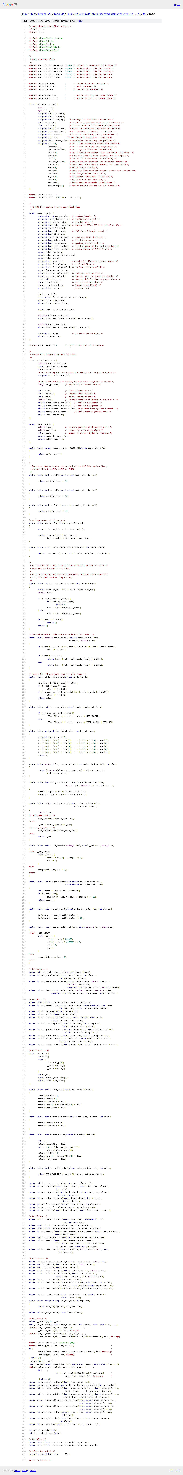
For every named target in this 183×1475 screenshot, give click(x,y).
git (50, 14)
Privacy (25, 1470)
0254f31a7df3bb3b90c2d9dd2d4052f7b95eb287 (104, 14)
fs (139, 14)
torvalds (59, 14)
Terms (33, 1470)
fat (145, 14)
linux (24, 14)
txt (171, 1470)
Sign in (177, 4)
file (80, 21)
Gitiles (17, 1470)
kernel (42, 14)
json (178, 1470)
